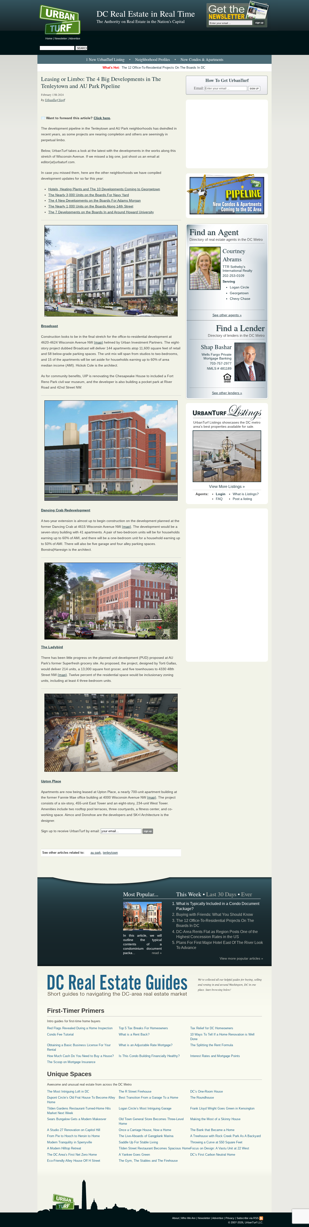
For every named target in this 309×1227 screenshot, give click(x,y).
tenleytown (110, 852)
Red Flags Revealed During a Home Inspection (79, 1028)
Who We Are (188, 1218)
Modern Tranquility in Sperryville (69, 1142)
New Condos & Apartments (202, 59)
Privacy (229, 1218)
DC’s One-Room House (206, 1091)
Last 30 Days (221, 894)
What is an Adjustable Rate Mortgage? (145, 1045)
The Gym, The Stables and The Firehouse (148, 1160)
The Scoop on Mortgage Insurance (71, 1062)
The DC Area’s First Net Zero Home (72, 1154)
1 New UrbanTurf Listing (105, 59)
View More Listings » (227, 487)
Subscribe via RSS (248, 1218)
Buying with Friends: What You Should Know (214, 914)
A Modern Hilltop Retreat (64, 1148)
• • (154, 59)
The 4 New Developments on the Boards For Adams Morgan (94, 200)
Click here (102, 118)
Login (220, 494)
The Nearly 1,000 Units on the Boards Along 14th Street (90, 206)
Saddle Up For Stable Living (138, 1142)
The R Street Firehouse (135, 1091)
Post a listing (242, 499)
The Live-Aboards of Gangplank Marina (146, 1136)
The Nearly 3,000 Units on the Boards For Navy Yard (88, 195)
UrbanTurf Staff (55, 100)
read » (157, 953)
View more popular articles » (241, 958)
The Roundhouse (202, 1097)
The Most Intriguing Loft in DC (68, 1091)
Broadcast (49, 326)
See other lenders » (227, 393)
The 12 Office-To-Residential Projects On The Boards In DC (163, 67)
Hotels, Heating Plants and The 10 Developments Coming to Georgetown (104, 189)
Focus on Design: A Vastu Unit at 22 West (219, 1148)
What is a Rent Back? (134, 1034)
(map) (98, 342)
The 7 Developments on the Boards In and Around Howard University (101, 212)
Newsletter (61, 38)
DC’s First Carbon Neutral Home (212, 1154)
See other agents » (227, 315)
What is (246, 494)
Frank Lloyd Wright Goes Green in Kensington (222, 1108)
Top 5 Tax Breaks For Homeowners (143, 1028)
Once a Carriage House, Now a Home (145, 1130)
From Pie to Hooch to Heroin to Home (73, 1136)
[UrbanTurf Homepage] (64, 20)
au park (96, 852)
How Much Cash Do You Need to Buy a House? (80, 1056)
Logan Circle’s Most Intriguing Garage (145, 1108)
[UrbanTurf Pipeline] (227, 217)
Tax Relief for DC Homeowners (211, 1028)
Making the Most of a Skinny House (215, 1119)
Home (48, 38)
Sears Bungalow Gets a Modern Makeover (76, 1119)
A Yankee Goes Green (134, 1154)
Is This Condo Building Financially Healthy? (149, 1056)
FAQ (219, 499)
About (175, 1218)
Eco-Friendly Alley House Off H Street (73, 1160)
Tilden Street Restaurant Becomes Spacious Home (154, 1148)
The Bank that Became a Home (212, 1130)
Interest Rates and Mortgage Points (215, 1056)
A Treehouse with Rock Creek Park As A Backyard (225, 1136)
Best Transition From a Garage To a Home (148, 1097)
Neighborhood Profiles (152, 59)
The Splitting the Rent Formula (211, 1045)
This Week (188, 894)
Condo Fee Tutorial (60, 1034)
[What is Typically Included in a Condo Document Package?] (142, 930)
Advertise (74, 38)
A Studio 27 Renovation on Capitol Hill (73, 1130)
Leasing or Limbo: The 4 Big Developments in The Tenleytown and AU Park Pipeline (101, 82)
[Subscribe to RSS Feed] (261, 1218)
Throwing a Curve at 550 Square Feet (216, 1142)
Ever (246, 894)
